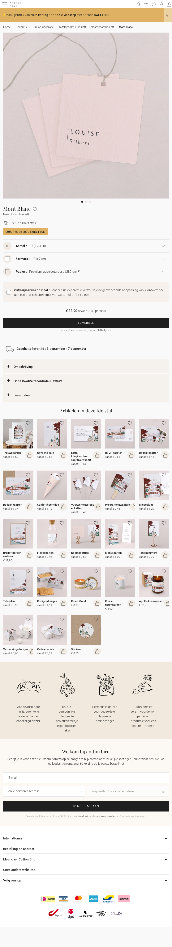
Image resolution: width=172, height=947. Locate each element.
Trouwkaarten (12, 452)
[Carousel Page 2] (86, 202)
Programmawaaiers (117, 504)
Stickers (76, 649)
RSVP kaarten (113, 452)
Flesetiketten (45, 552)
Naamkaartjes (80, 552)
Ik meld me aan (86, 806)
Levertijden (22, 395)
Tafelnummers (148, 552)
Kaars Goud (78, 601)
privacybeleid (82, 816)
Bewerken (86, 322)
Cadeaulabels (45, 649)
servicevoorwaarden (105, 816)
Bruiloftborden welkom (12, 554)
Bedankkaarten (148, 452)
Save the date (45, 452)
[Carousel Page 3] (90, 202)
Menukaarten (113, 552)
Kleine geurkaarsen (113, 603)
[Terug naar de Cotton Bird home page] (15, 6)
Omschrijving (23, 367)
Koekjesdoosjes (47, 601)
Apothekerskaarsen (151, 601)
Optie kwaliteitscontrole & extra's (38, 381)
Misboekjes (146, 504)
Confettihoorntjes (48, 504)
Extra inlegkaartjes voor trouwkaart (81, 456)
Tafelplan (9, 601)
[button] (168, 15)
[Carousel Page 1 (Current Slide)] (82, 202)
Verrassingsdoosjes (15, 649)
